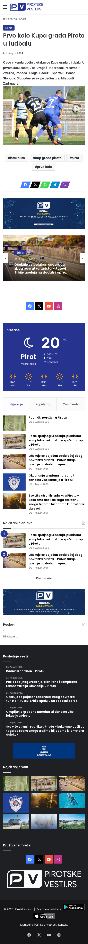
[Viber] (64, 185)
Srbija (20, 252)
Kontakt (63, 924)
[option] (44, 258)
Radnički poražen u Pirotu (48, 417)
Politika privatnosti (46, 924)
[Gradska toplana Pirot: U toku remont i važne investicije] (16, 821)
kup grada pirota (48, 158)
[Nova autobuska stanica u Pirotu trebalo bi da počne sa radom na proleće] (72, 821)
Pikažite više (44, 578)
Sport (22, 18)
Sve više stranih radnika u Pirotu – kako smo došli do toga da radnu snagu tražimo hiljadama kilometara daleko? (56, 502)
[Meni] (5, 8)
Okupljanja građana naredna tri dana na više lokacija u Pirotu (53, 477)
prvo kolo (44, 167)
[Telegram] (54, 185)
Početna (11, 18)
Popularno (42, 404)
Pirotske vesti (23, 909)
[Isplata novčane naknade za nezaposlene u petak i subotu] (44, 821)
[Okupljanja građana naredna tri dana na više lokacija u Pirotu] (14, 482)
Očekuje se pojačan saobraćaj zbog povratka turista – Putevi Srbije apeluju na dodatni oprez (40, 269)
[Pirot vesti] (26, 7)
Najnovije (16, 404)
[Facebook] (24, 185)
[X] (34, 185)
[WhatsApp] (44, 185)
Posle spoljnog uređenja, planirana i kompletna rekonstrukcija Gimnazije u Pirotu (56, 440)
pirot (75, 158)
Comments (71, 404)
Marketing (27, 924)
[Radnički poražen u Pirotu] (14, 423)
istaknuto (17, 158)
